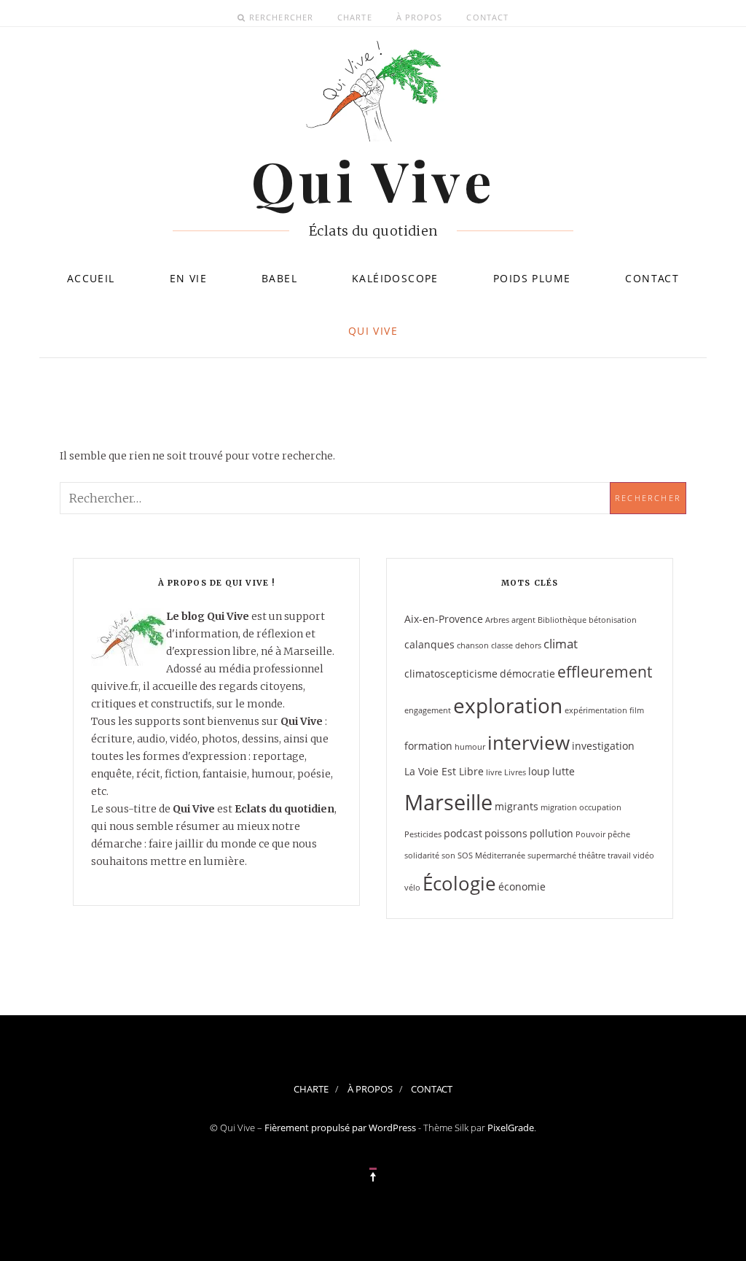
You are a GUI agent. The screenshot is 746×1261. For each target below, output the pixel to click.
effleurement (604, 671)
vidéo (643, 855)
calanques (429, 644)
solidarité (421, 855)
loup (539, 771)
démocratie (527, 673)
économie (522, 886)
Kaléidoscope (395, 278)
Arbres (497, 620)
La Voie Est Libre (444, 771)
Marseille (448, 802)
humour (470, 747)
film (636, 710)
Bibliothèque (562, 620)
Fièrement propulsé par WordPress (340, 1127)
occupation (600, 807)
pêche (619, 834)
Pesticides (422, 834)
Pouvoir (590, 834)
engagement (427, 710)
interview (528, 742)
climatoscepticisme (451, 673)
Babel (279, 278)
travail (619, 855)
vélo (412, 887)
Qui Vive (373, 331)
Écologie (459, 883)
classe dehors (516, 645)
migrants (516, 806)
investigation (603, 746)
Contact (487, 17)
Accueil (91, 278)
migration (559, 807)
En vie (188, 278)
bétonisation (613, 620)
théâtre (591, 855)
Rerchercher (281, 17)
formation (428, 746)
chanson (473, 645)
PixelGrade (510, 1127)
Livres (515, 772)
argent (523, 620)
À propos (419, 17)
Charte (354, 17)
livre (494, 772)
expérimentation (596, 710)
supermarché (551, 855)
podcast (463, 833)
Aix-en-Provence (443, 619)
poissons (505, 833)
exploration (507, 705)
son (448, 855)
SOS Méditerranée (491, 855)
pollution (551, 833)
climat (560, 643)
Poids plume (531, 278)
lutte (563, 771)
